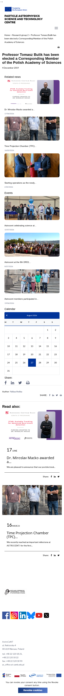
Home (7, 35)
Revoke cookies (32, 690)
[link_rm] (32, 98)
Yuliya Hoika (16, 391)
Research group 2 (20, 35)
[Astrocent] (16, 8)
